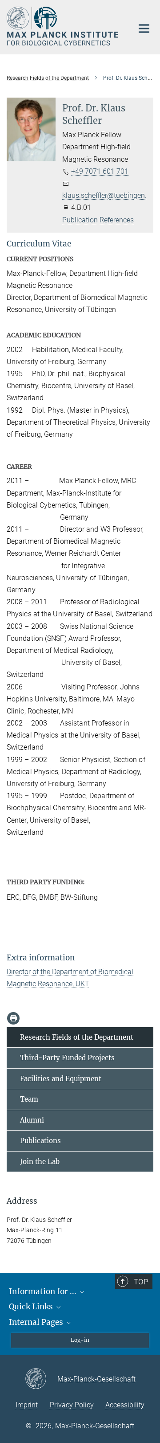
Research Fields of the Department (76, 1037)
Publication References (98, 220)
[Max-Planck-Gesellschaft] (41, 1379)
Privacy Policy (72, 1405)
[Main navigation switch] (144, 28)
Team (29, 1099)
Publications (40, 1140)
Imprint (27, 1405)
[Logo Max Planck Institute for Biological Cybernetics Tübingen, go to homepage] (63, 26)
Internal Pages (37, 1322)
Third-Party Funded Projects (67, 1058)
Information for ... (43, 1291)
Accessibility (124, 1405)
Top (141, 1281)
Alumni (32, 1120)
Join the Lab (40, 1161)
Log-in (80, 1339)
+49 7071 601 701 (99, 171)
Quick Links (32, 1306)
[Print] (13, 1018)
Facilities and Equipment (60, 1078)
